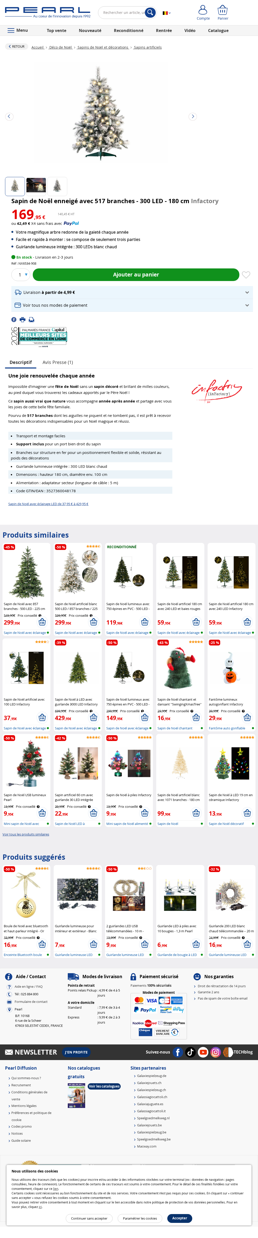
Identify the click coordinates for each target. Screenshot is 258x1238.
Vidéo (190, 30)
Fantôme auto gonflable (227, 728)
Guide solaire (21, 1140)
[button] (132, 292)
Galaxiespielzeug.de (151, 1075)
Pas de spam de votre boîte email (222, 998)
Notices (17, 1133)
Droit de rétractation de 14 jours (222, 986)
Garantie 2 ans (208, 992)
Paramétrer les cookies (140, 1218)
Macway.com (146, 1146)
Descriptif (21, 362)
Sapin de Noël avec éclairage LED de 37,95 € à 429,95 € (48, 504)
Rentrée (164, 30)
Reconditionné (128, 30)
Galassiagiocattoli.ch (152, 1097)
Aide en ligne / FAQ (29, 986)
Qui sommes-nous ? (26, 1078)
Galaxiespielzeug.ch (151, 1090)
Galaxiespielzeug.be (151, 1132)
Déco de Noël (60, 47)
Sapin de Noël (167, 823)
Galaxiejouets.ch (149, 1082)
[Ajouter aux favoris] (246, 275)
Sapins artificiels (147, 47)
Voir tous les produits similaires (26, 834)
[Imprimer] (24, 319)
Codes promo (21, 1126)
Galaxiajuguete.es (150, 1104)
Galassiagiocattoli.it (151, 1111)
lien (55, 1189)
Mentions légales (24, 1105)
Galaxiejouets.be (149, 1125)
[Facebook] (15, 319)
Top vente (56, 30)
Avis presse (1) (58, 362)
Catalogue (218, 30)
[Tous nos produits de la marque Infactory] (217, 389)
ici (40, 1207)
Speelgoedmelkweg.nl (153, 1118)
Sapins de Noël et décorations (103, 47)
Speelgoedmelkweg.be (154, 1139)
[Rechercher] (150, 13)
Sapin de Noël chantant (174, 728)
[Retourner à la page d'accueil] (47, 13)
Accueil (38, 47)
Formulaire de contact (31, 1001)
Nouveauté (90, 30)
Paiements (151, 985)
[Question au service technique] (33, 319)
